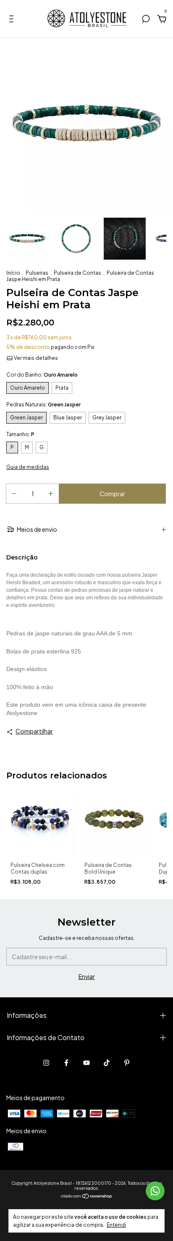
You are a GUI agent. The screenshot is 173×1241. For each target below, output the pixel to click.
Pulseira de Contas (77, 273)
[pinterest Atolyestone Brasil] (126, 1062)
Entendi (116, 1225)
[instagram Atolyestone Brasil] (46, 1062)
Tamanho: (20, 434)
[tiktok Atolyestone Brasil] (106, 1062)
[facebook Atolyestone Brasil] (66, 1062)
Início (13, 273)
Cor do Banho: (42, 375)
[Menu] (12, 20)
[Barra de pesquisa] (146, 20)
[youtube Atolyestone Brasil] (86, 1062)
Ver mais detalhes (35, 358)
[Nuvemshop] (86, 1196)
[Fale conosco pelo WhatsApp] (155, 1190)
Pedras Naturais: (43, 404)
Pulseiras (37, 273)
